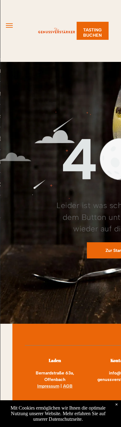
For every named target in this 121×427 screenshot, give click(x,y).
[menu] (9, 25)
